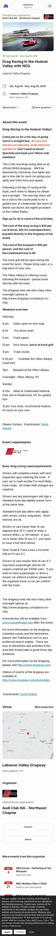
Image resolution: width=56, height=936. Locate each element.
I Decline (20, 932)
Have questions (43, 107)
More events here (44, 707)
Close (31, 932)
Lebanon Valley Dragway (16, 73)
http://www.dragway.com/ (34, 665)
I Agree (7, 932)
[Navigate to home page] (6, 6)
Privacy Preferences (11, 925)
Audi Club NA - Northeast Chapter (21, 18)
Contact (28, 826)
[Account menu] (49, 6)
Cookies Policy (24, 920)
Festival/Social (9, 15)
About (28, 839)
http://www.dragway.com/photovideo (26, 680)
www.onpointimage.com (17, 622)
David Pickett (28, 694)
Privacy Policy (42, 920)
